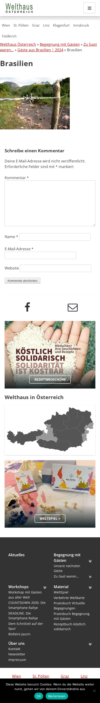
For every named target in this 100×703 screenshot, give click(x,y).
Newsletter (16, 654)
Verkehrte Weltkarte (69, 598)
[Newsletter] (72, 307)
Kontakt (14, 649)
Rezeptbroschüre (50, 379)
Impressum (17, 659)
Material (61, 586)
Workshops (18, 586)
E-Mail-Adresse (19, 248)
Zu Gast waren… (66, 576)
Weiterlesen (57, 696)
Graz (36, 25)
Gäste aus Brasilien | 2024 (40, 49)
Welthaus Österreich (18, 44)
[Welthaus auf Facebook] (27, 307)
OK (39, 696)
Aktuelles (16, 554)
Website (12, 268)
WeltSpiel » (50, 518)
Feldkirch (9, 36)
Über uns (16, 643)
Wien (6, 25)
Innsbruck (81, 25)
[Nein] (94, 690)
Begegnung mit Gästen (60, 44)
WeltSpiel (61, 592)
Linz (46, 25)
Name (11, 236)
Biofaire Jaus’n (19, 634)
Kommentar (17, 177)
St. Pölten (21, 25)
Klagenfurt (61, 25)
